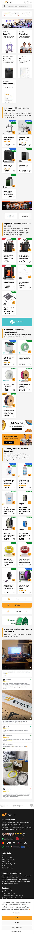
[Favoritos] (25, 2)
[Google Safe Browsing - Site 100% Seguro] (7, 838)
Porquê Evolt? (8, 84)
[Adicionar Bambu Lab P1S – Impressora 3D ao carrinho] (13, 160)
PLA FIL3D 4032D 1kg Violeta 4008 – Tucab (24, 586)
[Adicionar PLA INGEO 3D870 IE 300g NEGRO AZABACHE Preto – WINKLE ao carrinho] (13, 580)
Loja (17, 599)
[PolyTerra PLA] (17, 426)
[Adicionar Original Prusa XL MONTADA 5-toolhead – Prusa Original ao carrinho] (13, 250)
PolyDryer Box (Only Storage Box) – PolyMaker (9, 358)
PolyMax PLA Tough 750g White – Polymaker (9, 386)
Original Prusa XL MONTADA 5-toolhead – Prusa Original (8, 257)
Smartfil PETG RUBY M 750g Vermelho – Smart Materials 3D (24, 561)
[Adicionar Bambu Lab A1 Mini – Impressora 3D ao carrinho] (13, 132)
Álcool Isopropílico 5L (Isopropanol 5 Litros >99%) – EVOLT (9, 482)
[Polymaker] (17, 205)
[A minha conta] (31, 2)
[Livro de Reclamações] (20, 838)
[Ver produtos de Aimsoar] (16, 216)
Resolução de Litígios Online (9, 864)
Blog (3, 856)
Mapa (21, 59)
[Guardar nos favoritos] (14, 145)
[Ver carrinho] (28, 2)
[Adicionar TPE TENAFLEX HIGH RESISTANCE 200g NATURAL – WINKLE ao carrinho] (29, 502)
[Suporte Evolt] (17, 439)
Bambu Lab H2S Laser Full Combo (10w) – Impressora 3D (9, 194)
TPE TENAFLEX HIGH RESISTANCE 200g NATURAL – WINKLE (24, 510)
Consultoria (23, 34)
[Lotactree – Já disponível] (17, 620)
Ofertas (17, 605)
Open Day (7, 59)
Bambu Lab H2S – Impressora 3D (24, 166)
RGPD (3, 866)
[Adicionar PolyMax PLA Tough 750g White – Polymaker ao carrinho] (13, 379)
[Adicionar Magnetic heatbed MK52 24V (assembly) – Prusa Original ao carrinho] (13, 302)
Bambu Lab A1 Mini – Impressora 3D (9, 138)
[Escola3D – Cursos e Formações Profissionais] (17, 23)
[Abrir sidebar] (3, 2)
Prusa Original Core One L (9, 283)
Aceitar (17, 917)
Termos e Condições (7, 858)
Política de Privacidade (8, 860)
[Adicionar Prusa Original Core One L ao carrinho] (13, 277)
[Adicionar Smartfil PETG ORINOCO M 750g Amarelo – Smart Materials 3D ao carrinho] (13, 554)
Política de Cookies (16, 931)
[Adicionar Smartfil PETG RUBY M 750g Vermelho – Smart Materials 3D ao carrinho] (29, 554)
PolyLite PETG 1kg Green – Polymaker (24, 357)
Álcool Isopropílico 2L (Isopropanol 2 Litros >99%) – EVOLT (24, 482)
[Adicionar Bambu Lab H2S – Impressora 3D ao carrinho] (29, 160)
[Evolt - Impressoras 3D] (9, 2)
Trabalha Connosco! (7, 868)
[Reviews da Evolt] (15, 834)
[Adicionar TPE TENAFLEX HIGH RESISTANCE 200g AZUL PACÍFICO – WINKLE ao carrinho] (29, 528)
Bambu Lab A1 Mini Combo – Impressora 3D (24, 139)
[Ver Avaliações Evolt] (17, 719)
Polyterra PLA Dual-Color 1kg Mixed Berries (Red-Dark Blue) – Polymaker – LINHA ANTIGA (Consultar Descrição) (9, 415)
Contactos (17, 611)
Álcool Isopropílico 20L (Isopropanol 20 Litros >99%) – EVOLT (9, 510)
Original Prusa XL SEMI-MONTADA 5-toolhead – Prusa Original (24, 257)
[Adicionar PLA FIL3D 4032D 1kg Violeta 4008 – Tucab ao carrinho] (29, 580)
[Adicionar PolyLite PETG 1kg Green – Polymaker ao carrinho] (29, 351)
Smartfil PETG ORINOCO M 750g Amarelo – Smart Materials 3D (9, 562)
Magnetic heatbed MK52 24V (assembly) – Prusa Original (9, 310)
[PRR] (16, 847)
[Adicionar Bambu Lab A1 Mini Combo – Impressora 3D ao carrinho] (29, 132)
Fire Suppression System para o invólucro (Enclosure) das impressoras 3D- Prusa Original (24, 286)
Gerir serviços (16, 912)
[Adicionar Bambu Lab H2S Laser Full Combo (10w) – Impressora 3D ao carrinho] (13, 186)
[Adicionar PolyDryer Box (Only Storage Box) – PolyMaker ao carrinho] (13, 351)
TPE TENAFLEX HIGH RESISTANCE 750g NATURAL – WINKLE (9, 536)
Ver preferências (17, 927)
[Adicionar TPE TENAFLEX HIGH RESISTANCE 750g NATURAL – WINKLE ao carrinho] (13, 528)
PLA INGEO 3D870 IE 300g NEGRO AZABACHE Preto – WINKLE (9, 587)
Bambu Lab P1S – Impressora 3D (8, 166)
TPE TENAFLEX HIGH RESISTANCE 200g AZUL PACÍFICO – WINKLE (24, 536)
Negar (17, 922)
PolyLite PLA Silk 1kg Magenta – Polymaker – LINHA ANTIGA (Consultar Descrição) (24, 388)
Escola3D (7, 34)
